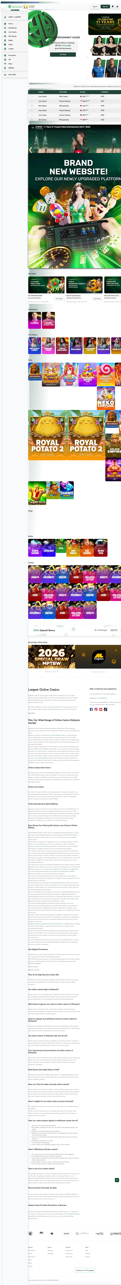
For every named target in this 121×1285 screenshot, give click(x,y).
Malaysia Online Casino (35, 867)
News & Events (16, 2)
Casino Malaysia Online (50, 709)
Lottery (30, 1266)
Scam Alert (69, 1256)
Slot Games (31, 1256)
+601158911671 (103, 698)
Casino (30, 1253)
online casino (42, 751)
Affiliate (87, 1253)
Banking (50, 1250)
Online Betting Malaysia (57, 883)
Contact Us (69, 1250)
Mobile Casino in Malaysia (65, 878)
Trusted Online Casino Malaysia (51, 735)
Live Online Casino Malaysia (43, 846)
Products (25, 2)
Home (3, 2)
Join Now (63, 54)
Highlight (50, 1253)
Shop (86, 1250)
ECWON (30, 762)
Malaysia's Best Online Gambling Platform (49, 924)
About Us (8, 2)
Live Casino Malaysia (41, 758)
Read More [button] (31, 713)
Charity (87, 1256)
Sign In (95, 6)
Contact (36, 2)
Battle (30, 1263)
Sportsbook (31, 1250)
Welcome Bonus (74, 1214)
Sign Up (105, 6)
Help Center (69, 1253)
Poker (30, 1260)
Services (31, 2)
